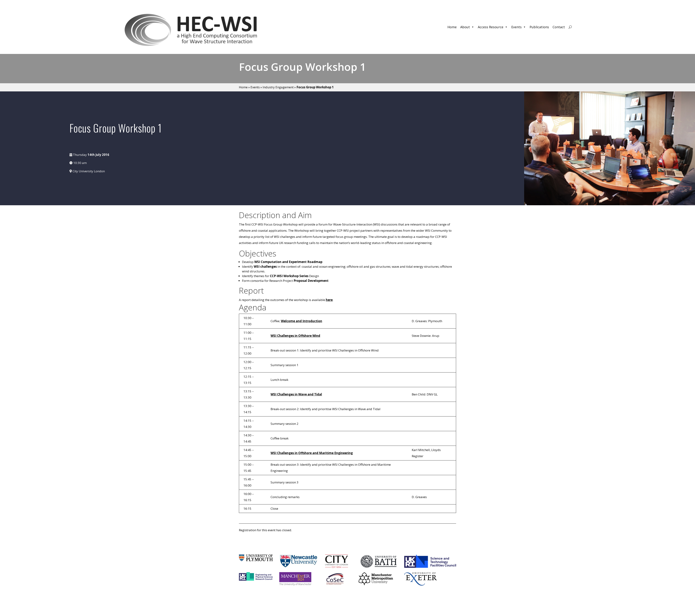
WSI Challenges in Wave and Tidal (296, 394)
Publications (539, 27)
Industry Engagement (278, 87)
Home (452, 27)
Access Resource (490, 27)
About (465, 27)
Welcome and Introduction (301, 321)
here (329, 300)
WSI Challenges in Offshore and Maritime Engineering (312, 453)
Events (516, 27)
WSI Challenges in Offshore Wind (295, 336)
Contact (559, 27)
